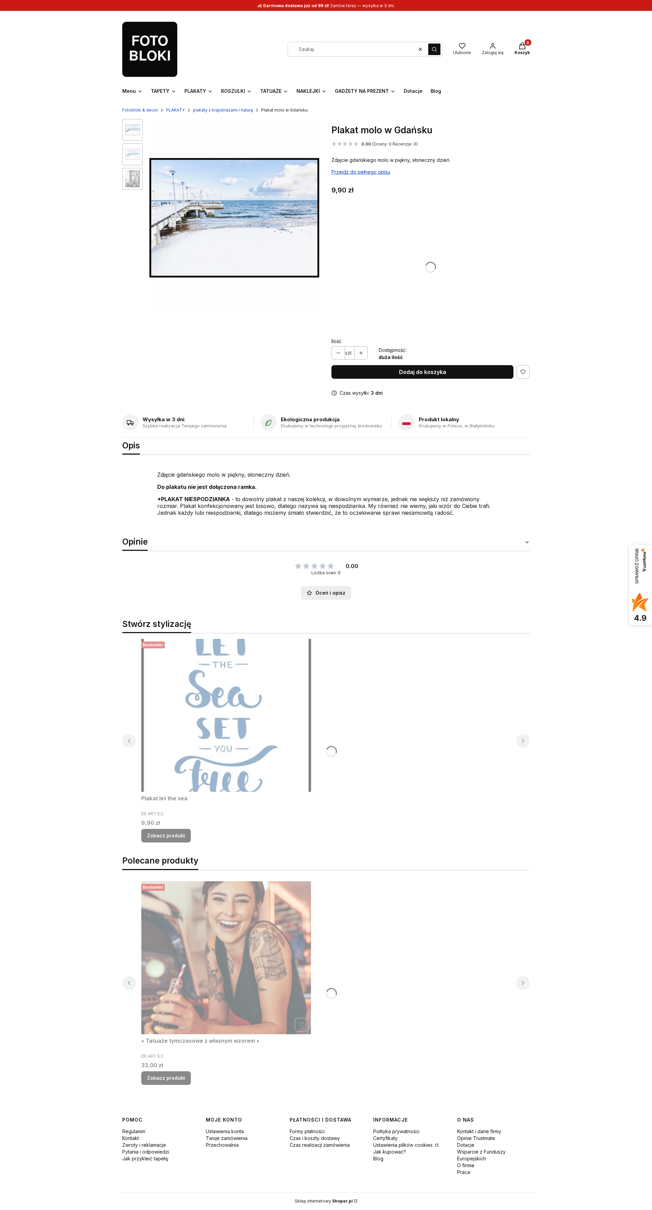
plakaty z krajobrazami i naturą (223, 110)
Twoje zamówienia (227, 1138)
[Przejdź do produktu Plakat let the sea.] (226, 715)
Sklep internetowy (324, 1201)
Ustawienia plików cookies (403, 1145)
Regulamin (133, 1131)
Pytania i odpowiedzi (145, 1152)
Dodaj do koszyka (422, 372)
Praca (463, 1172)
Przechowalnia (222, 1145)
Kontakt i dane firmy (479, 1131)
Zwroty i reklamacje (144, 1145)
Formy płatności (307, 1131)
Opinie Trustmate (476, 1138)
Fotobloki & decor (140, 110)
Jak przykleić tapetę (145, 1158)
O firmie (465, 1165)
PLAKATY (175, 110)
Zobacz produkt (166, 835)
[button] (434, 49)
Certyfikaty (385, 1138)
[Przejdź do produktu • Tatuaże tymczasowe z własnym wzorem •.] (226, 957)
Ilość (336, 341)
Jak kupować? (389, 1152)
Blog (378, 1158)
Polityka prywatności (396, 1131)
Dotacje (465, 1145)
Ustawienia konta (225, 1131)
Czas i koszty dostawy (315, 1138)
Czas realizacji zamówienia (320, 1145)
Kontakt (130, 1138)
